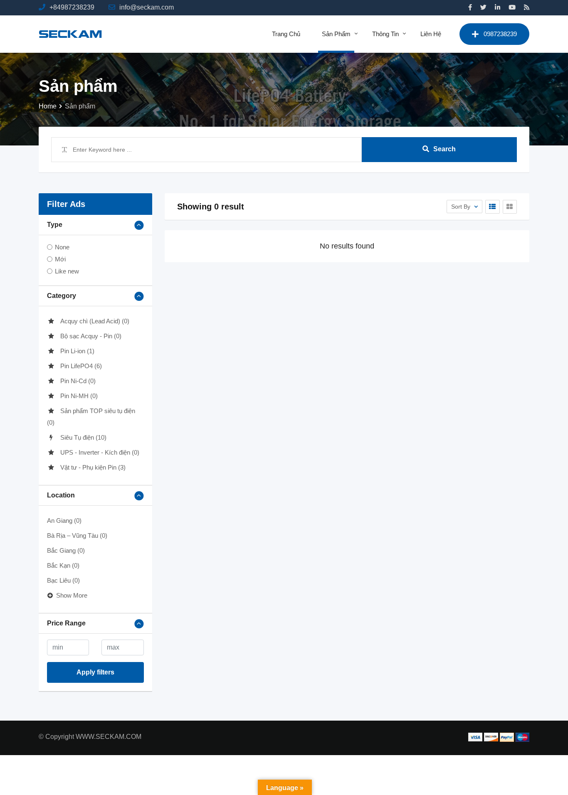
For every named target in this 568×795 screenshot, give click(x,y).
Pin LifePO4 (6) (81, 365)
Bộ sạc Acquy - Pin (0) (90, 336)
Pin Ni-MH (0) (79, 395)
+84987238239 (71, 7)
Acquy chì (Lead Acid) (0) (94, 321)
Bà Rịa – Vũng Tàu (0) (77, 535)
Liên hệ (430, 33)
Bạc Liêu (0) (63, 580)
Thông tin (385, 33)
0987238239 (500, 33)
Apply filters (95, 672)
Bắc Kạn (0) (63, 565)
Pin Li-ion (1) (77, 350)
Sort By (461, 206)
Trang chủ (286, 33)
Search (444, 149)
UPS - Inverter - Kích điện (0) (99, 452)
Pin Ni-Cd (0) (78, 380)
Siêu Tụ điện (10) (83, 437)
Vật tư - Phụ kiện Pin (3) (93, 467)
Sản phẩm (336, 33)
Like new (67, 271)
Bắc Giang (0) (66, 550)
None (62, 247)
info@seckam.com (146, 7)
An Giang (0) (64, 520)
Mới (60, 259)
